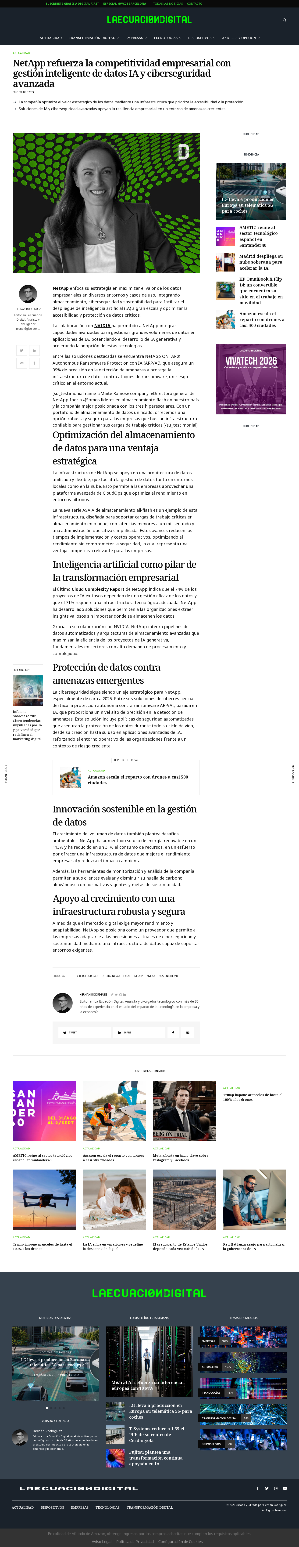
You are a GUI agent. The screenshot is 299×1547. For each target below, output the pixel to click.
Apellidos (108, 788)
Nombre (107, 770)
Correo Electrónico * (118, 752)
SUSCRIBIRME (117, 830)
